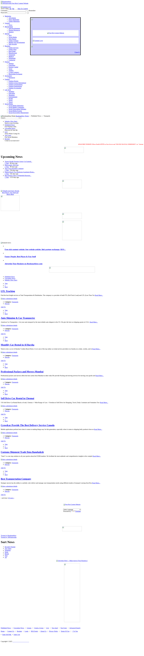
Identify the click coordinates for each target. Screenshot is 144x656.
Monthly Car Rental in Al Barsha (17, 345)
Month (7, 554)
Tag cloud (55, 628)
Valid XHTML (6, 634)
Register (7, 139)
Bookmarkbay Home (22, 116)
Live (6, 132)
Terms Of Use (65, 631)
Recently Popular (10, 547)
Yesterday (8, 550)
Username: (4, 10)
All (6, 557)
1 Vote (7, 163)
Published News (10, 125)
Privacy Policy (53, 631)
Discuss (7, 304)
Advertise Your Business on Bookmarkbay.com (23, 264)
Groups (29, 628)
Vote (6, 283)
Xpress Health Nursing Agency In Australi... (18, 161)
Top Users (8, 135)
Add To (3, 307)
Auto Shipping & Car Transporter (18, 318)
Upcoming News (10, 128)
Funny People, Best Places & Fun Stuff (20, 257)
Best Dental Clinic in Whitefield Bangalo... (18, 175)
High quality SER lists (12, 165)
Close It (77, 52)
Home (3, 631)
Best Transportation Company (16, 479)
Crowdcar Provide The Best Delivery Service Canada (27, 425)
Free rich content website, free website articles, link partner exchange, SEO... (35, 249)
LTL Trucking (8, 291)
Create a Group (38, 628)
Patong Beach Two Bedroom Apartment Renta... (20, 172)
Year (6, 555)
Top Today (8, 548)
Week (6, 552)
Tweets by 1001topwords (8, 537)
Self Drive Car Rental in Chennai (17, 398)
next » (12, 498)
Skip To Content (23, 8)
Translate (78, 511)
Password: (4, 12)
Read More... (99, 295)
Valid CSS (17, 634)
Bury (6, 287)
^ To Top (75, 631)
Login (26, 631)
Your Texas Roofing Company (14, 168)
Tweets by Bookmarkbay (8, 535)
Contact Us (10, 631)
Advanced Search (74, 628)
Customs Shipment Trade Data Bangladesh (22, 452)
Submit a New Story (11, 121)
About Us (43, 631)
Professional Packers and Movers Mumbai (22, 371)
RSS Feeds (34, 631)
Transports (15, 302)
